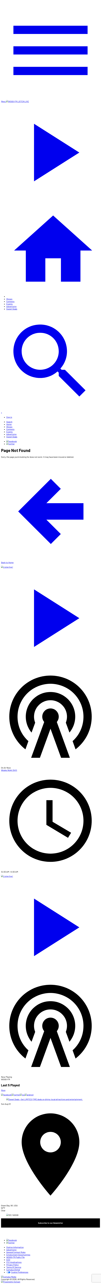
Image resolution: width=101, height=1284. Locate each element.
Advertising (11, 306)
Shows (9, 299)
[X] (10, 444)
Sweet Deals (11, 309)
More (3, 1090)
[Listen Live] (50, 616)
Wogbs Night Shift (9, 770)
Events (9, 304)
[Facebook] (11, 441)
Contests (10, 301)
